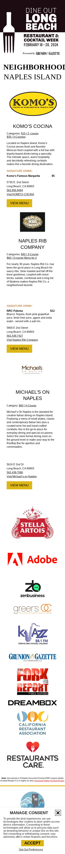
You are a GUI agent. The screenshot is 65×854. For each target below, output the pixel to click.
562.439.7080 (15, 472)
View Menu (19, 203)
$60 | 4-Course (27, 405)
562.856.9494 (15, 190)
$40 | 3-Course (29, 254)
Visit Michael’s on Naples (22, 476)
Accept (32, 843)
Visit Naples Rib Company (22, 339)
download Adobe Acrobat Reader (49, 781)
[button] (58, 812)
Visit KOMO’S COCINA (20, 194)
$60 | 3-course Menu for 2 (22, 257)
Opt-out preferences (31, 849)
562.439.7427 (15, 335)
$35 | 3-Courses (16, 136)
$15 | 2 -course (29, 133)
